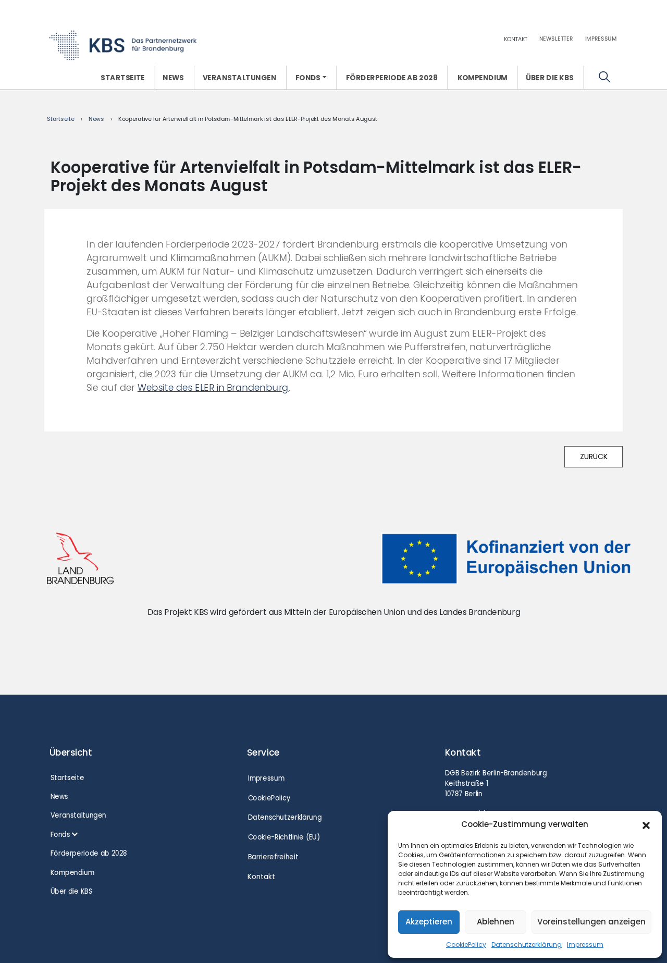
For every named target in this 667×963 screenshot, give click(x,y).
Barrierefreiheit (273, 857)
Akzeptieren (428, 921)
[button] (646, 824)
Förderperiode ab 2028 (391, 77)
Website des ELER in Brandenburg (212, 387)
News (173, 77)
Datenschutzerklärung (526, 944)
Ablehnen (495, 921)
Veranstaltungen (240, 77)
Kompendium (482, 77)
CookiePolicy (466, 944)
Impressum (585, 944)
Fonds (307, 77)
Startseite (123, 77)
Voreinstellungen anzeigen (591, 921)
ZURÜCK (594, 456)
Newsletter (556, 38)
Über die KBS (549, 77)
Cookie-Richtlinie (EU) (283, 837)
